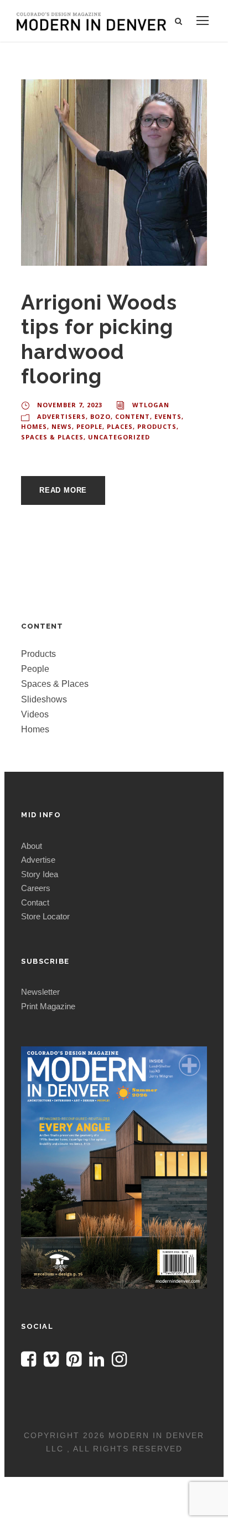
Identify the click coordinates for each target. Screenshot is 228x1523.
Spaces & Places (52, 437)
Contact (35, 902)
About (31, 846)
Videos (35, 714)
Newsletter (40, 991)
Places (120, 426)
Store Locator (45, 916)
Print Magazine (48, 1006)
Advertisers (61, 416)
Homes (34, 426)
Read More (63, 490)
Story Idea (39, 874)
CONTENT (132, 416)
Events (168, 416)
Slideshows (44, 699)
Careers (35, 888)
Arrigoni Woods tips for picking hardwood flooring (99, 339)
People (89, 426)
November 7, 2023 (69, 405)
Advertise (38, 859)
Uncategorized (119, 437)
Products (157, 426)
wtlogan (150, 405)
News (61, 426)
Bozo (100, 416)
